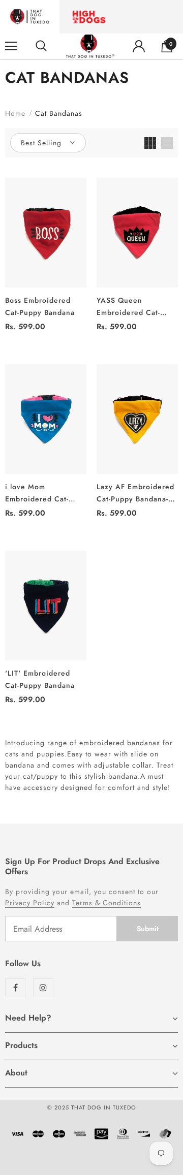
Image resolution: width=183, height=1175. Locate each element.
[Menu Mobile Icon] (11, 46)
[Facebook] (15, 987)
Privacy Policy (29, 903)
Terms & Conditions (106, 903)
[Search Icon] (41, 46)
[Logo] (90, 46)
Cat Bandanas (58, 113)
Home (15, 113)
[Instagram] (43, 987)
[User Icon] (139, 46)
